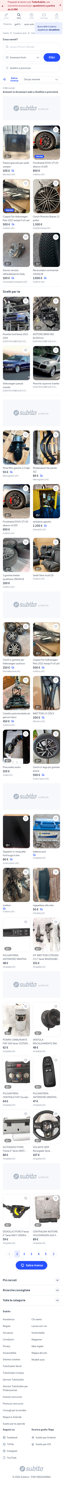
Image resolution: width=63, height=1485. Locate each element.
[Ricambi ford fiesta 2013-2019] (16, 320)
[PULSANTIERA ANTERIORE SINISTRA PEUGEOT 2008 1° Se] (46, 1081)
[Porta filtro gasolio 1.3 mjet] (16, 455)
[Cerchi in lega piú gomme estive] (46, 755)
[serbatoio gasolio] (46, 509)
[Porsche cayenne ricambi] (46, 367)
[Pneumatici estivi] (16, 755)
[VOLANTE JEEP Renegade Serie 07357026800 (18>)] (46, 1134)
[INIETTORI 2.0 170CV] (46, 701)
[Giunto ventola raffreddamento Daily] (16, 258)
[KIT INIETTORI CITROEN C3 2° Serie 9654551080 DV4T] (46, 943)
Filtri (52, 57)
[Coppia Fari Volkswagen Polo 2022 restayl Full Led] (16, 204)
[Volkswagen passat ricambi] (16, 369)
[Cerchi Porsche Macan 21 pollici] (46, 204)
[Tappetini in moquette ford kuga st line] (16, 839)
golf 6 (17, 24)
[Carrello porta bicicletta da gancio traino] (16, 701)
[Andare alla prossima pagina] (53, 1253)
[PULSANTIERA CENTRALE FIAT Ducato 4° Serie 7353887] (16, 1081)
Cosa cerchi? (10, 39)
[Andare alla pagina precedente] (9, 1253)
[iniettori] (16, 891)
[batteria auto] (46, 839)
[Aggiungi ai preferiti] (26, 129)
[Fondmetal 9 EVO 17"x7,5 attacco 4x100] (46, 150)
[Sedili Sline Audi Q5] (46, 563)
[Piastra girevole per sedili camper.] (16, 150)
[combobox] (33, 47)
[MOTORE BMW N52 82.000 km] (46, 320)
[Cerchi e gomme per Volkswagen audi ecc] (16, 647)
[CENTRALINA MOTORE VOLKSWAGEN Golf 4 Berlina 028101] (46, 1219)
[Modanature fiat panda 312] (46, 455)
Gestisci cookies (11, 1359)
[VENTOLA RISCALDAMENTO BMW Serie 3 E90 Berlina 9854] (46, 1027)
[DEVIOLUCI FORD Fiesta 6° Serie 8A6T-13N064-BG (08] (16, 1219)
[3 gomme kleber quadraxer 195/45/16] (16, 563)
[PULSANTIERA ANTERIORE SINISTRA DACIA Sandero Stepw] (16, 943)
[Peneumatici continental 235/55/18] (46, 258)
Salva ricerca (14, 79)
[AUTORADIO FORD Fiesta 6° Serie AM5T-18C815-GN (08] (16, 1134)
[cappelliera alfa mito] (46, 891)
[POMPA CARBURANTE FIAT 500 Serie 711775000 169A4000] (16, 1027)
